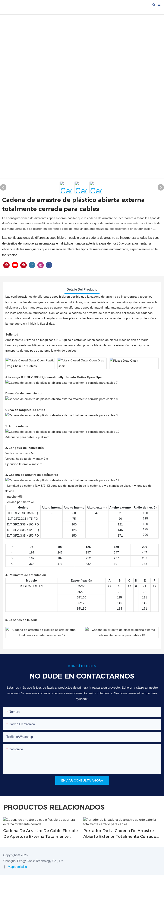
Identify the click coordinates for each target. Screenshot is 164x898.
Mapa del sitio (17, 866)
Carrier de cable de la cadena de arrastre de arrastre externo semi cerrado (117, 834)
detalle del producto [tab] (82, 289)
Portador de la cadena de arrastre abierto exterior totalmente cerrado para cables (39, 834)
